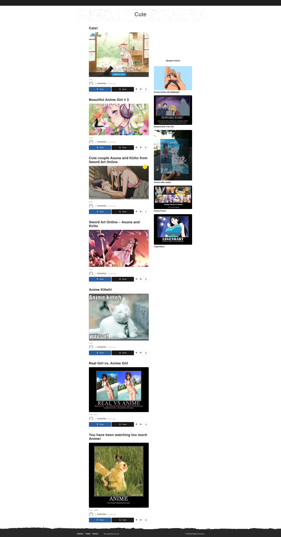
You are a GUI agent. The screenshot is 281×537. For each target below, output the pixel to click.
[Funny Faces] (173, 197)
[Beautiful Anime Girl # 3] (119, 119)
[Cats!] (119, 54)
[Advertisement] (173, 40)
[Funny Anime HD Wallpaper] (173, 78)
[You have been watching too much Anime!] (119, 475)
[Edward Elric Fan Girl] (173, 110)
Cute (40, 2)
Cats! (93, 28)
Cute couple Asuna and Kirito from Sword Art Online (118, 160)
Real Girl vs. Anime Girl (108, 363)
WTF (12, 2)
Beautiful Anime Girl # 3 (109, 100)
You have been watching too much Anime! (118, 437)
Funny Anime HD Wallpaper (167, 92)
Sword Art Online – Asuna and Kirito (114, 224)
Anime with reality (162, 182)
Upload (272, 2)
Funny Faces (160, 211)
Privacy (95, 534)
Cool (46, 2)
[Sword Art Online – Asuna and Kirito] (119, 248)
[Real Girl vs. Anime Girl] (119, 389)
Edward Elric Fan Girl (164, 127)
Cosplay (32, 2)
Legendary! (159, 246)
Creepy (53, 2)
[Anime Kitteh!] (119, 317)
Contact (80, 534)
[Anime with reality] (173, 155)
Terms (87, 534)
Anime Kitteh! (100, 290)
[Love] (145, 167)
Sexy (25, 2)
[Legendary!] (173, 229)
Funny (18, 2)
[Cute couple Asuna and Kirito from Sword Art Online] (119, 182)
